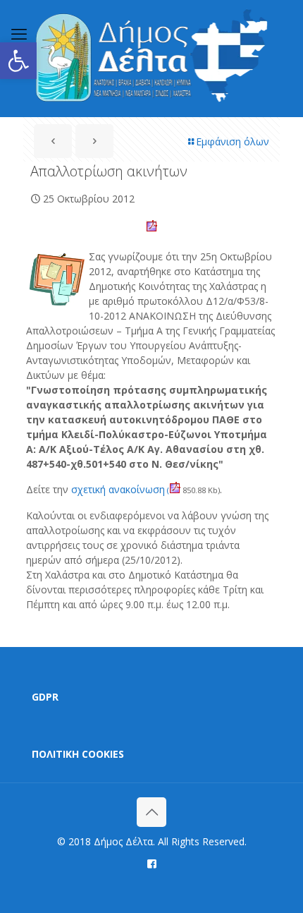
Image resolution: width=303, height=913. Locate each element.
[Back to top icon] (151, 812)
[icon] (152, 863)
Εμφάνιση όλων (232, 141)
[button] (18, 60)
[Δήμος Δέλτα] (151, 58)
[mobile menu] (19, 33)
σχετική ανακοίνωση (120, 489)
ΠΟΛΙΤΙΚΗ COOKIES (78, 754)
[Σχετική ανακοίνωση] (176, 490)
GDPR (45, 696)
